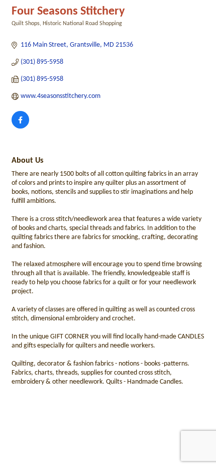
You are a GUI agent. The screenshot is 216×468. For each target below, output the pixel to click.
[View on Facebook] (20, 127)
